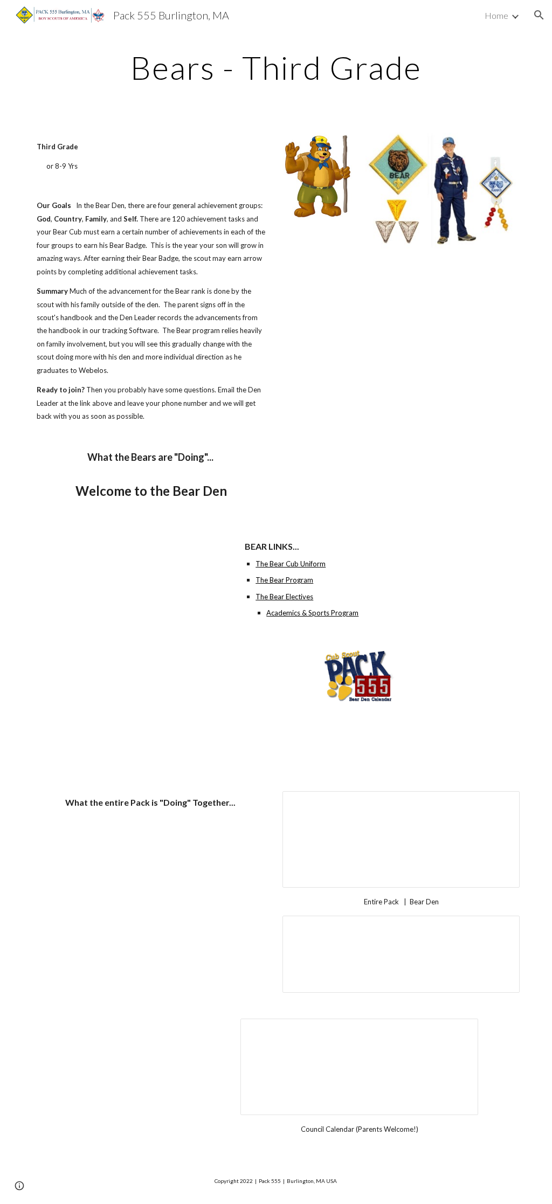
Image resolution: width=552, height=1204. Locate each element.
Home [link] (496, 15)
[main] (275, 67)
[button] (539, 15)
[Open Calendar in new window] (499, 805)
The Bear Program (284, 580)
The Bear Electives (284, 596)
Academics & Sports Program (312, 612)
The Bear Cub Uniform (291, 563)
